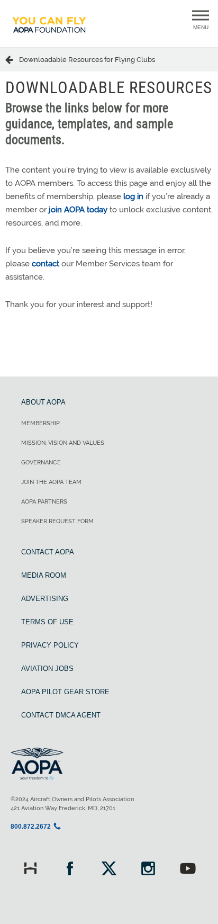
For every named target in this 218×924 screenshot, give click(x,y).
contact (45, 263)
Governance (41, 462)
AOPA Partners (44, 501)
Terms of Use (47, 622)
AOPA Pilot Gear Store (65, 692)
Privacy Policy (50, 645)
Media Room (43, 575)
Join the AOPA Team (51, 482)
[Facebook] (69, 870)
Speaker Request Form (57, 521)
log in (133, 196)
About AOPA (43, 402)
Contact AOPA (47, 552)
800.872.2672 (31, 826)
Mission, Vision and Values (62, 442)
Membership (40, 423)
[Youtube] (187, 870)
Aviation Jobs (47, 668)
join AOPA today (78, 209)
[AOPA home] (49, 37)
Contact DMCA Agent (61, 715)
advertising (44, 599)
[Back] (12, 59)
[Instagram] (148, 870)
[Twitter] (109, 870)
